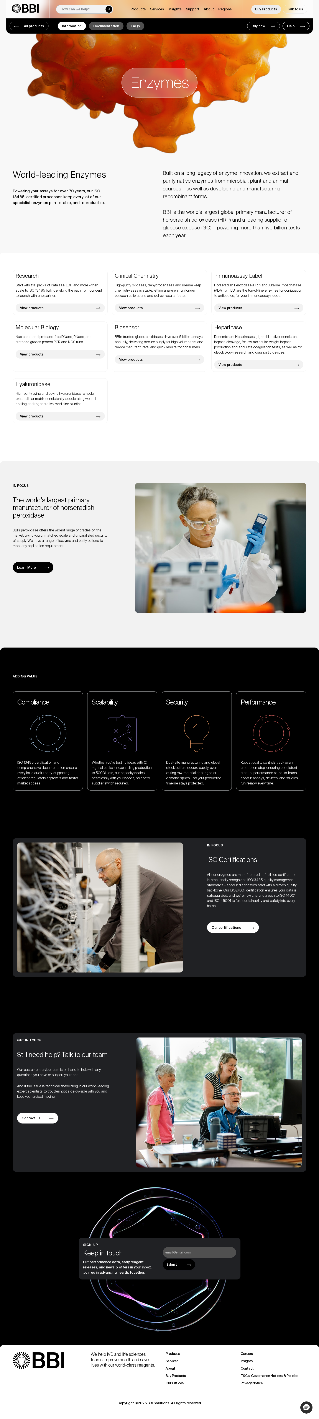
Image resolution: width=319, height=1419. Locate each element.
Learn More (26, 567)
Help (291, 26)
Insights (247, 1361)
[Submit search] (108, 9)
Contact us (31, 1118)
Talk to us (295, 9)
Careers (247, 1353)
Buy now (259, 26)
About (170, 1368)
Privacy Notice (252, 1383)
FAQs (135, 26)
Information (72, 26)
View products (32, 308)
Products (173, 1353)
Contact (247, 1368)
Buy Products (266, 9)
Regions (225, 9)
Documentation (106, 26)
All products (33, 26)
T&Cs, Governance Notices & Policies (269, 1376)
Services (172, 1361)
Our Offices (175, 1383)
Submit (171, 1264)
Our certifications (226, 927)
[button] (306, 1407)
